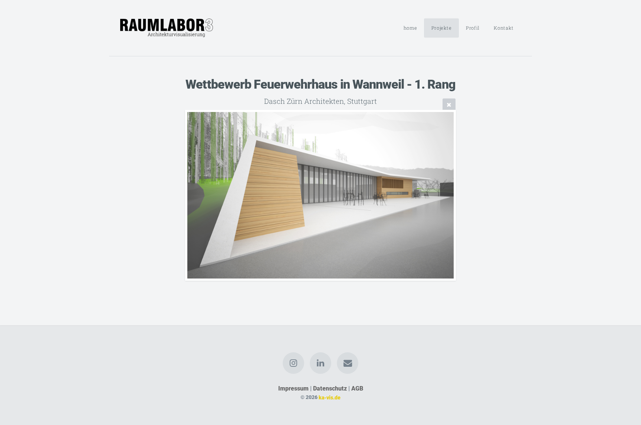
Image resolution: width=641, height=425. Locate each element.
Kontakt (503, 28)
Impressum (293, 388)
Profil (473, 28)
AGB (357, 388)
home (410, 28)
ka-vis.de (330, 397)
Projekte (441, 28)
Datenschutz (330, 388)
